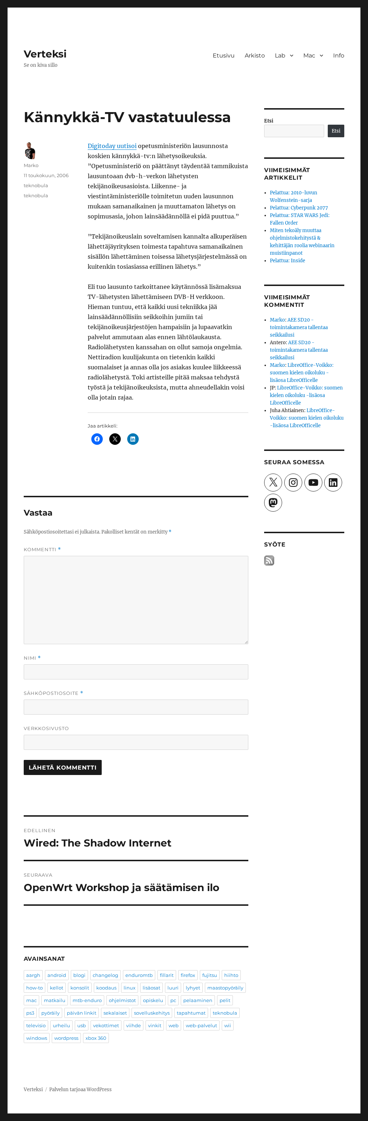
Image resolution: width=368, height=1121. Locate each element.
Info (338, 55)
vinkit (154, 1025)
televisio (36, 1025)
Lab (280, 55)
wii (227, 1025)
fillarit (167, 975)
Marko (31, 165)
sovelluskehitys (152, 1013)
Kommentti (42, 549)
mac (31, 1000)
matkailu (54, 1000)
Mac (309, 55)
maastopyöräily (225, 988)
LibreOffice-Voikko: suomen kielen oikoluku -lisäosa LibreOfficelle (302, 372)
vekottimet (106, 1025)
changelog (105, 975)
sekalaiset (115, 1013)
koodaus (106, 988)
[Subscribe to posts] (269, 560)
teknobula (36, 185)
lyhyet (193, 988)
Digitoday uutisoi (112, 145)
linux (129, 988)
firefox (188, 975)
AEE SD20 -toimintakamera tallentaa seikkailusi (299, 327)
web (174, 1025)
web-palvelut (201, 1025)
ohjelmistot (122, 1000)
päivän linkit (81, 1013)
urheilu (61, 1025)
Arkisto (255, 55)
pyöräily (50, 1013)
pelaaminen (197, 1000)
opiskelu (153, 1000)
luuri (173, 988)
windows (36, 1038)
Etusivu (224, 55)
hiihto (231, 975)
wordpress (66, 1038)
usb (81, 1025)
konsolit (79, 988)
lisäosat (151, 988)
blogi (79, 975)
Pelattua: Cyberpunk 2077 (299, 208)
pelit (225, 1000)
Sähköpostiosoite (53, 693)
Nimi (32, 658)
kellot (56, 988)
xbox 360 (96, 1038)
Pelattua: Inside (287, 261)
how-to (34, 988)
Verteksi (45, 54)
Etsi (268, 121)
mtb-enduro (87, 1000)
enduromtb (139, 975)
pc (173, 1000)
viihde (133, 1025)
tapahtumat (191, 1013)
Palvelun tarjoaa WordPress (80, 1090)
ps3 (30, 1013)
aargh (33, 975)
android (56, 975)
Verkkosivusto (46, 728)
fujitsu (209, 975)
